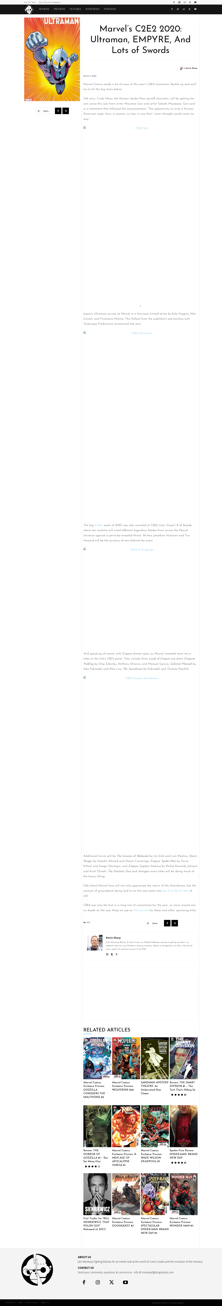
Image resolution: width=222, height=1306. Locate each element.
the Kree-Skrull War (176, 891)
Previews (59, 9)
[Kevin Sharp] (181, 68)
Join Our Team (30, 2)
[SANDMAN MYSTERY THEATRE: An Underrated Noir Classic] (155, 1058)
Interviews (92, 9)
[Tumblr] (112, 954)
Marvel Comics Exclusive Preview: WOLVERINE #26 (123, 1086)
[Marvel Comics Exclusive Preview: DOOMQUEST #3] (126, 1194)
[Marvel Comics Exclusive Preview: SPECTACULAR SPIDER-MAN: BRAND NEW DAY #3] (155, 1194)
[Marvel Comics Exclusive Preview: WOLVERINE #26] (126, 1058)
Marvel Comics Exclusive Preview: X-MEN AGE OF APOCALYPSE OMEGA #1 (124, 1158)
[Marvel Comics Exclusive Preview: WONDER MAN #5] (184, 1194)
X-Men (99, 525)
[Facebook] (173, 2)
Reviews (44, 9)
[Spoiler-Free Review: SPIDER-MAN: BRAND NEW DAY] (184, 1126)
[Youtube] (195, 2)
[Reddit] (184, 2)
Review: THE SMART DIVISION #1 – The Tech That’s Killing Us (182, 1086)
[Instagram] (179, 2)
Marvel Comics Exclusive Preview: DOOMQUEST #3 (123, 1222)
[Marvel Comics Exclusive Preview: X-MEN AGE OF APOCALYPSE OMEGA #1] (126, 1126)
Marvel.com (141, 910)
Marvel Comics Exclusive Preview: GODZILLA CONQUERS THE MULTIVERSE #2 (94, 1090)
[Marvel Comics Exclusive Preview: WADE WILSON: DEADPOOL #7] (155, 1126)
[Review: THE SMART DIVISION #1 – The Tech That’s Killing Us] (184, 1058)
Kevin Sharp (191, 68)
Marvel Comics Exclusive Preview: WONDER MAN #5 (181, 1222)
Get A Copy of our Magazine (49, 2)
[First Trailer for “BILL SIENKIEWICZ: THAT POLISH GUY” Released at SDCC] (97, 1194)
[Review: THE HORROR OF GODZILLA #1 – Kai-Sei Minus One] (97, 1126)
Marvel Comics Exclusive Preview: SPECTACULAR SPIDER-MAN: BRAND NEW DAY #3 (155, 1225)
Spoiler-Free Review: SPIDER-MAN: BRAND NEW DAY (184, 1154)
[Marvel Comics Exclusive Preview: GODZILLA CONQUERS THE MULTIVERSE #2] (97, 1058)
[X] (190, 2)
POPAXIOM (110, 9)
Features (75, 9)
